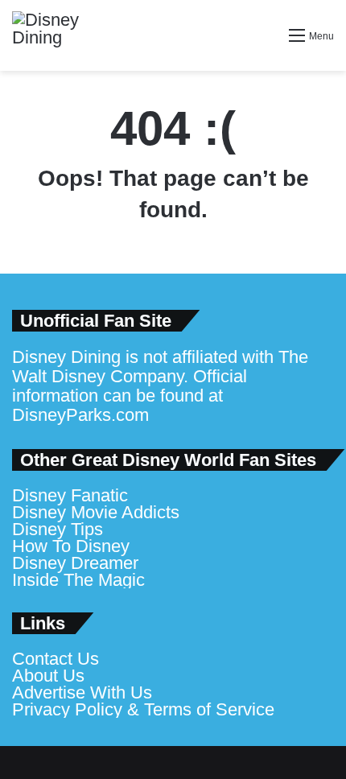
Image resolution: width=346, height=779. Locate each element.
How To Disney (71, 546)
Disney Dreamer (75, 563)
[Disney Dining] (60, 35)
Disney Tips (57, 529)
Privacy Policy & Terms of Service (143, 709)
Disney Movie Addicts (95, 512)
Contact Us (55, 659)
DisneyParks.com (80, 415)
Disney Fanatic (70, 495)
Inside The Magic (78, 580)
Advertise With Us (82, 692)
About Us (48, 676)
